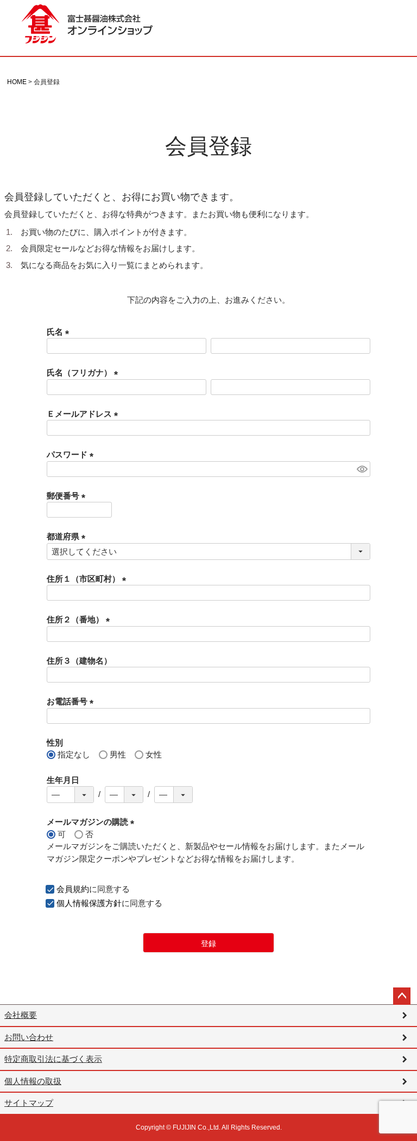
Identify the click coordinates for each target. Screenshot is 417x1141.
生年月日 (63, 780)
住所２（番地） (80, 619)
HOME (17, 82)
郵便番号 (68, 495)
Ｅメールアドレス (84, 413)
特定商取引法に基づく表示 (53, 1058)
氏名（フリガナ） (84, 372)
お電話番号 (72, 701)
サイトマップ (28, 1102)
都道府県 (68, 536)
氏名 (60, 331)
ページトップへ (401, 996)
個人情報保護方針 (89, 903)
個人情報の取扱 (32, 1081)
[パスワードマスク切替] (362, 469)
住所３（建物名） (79, 660)
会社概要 (20, 1014)
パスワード (72, 454)
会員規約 (72, 889)
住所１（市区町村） (88, 578)
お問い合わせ (28, 1037)
